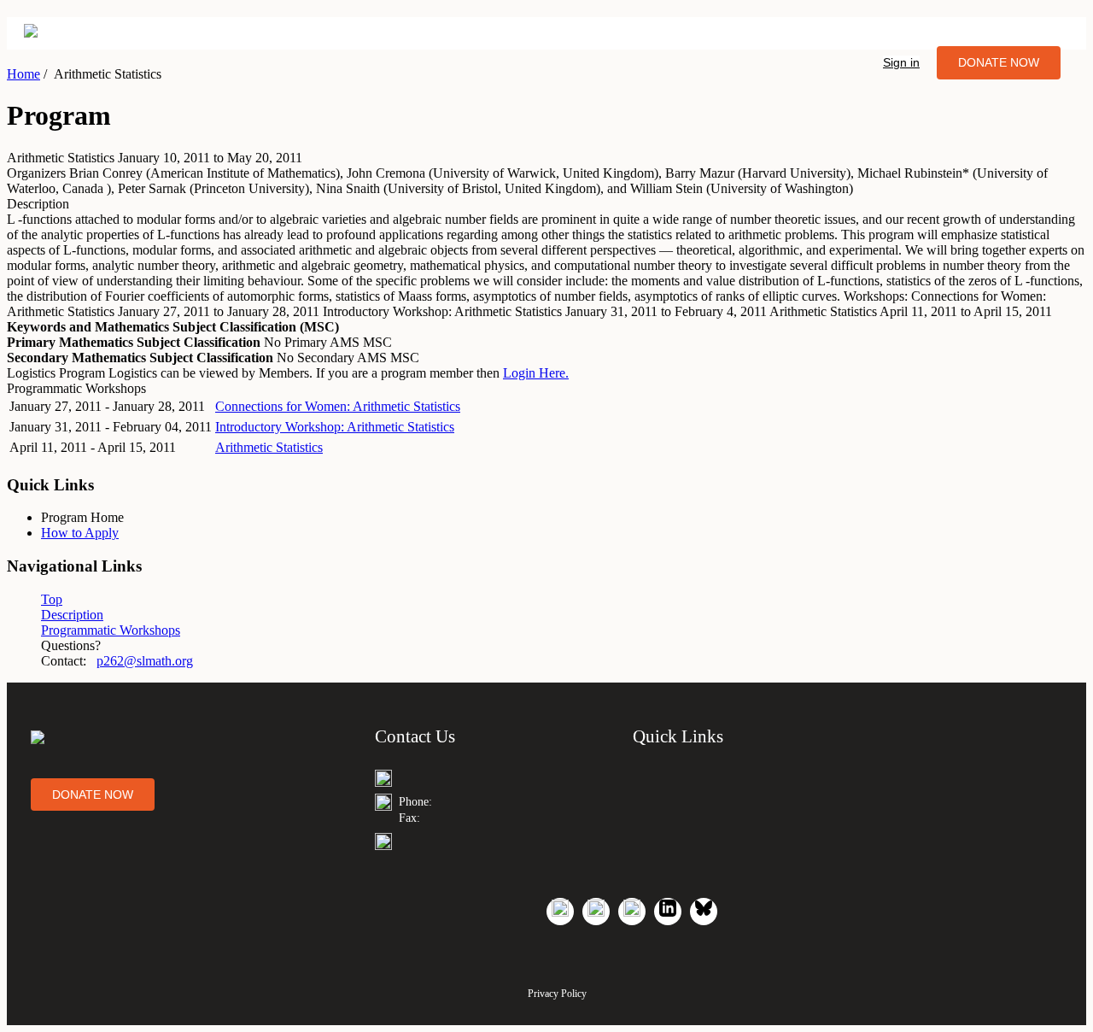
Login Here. (536, 373)
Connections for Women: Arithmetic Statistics (337, 406)
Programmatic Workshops (110, 630)
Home (23, 74)
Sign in (901, 62)
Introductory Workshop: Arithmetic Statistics (334, 426)
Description (72, 614)
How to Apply (80, 532)
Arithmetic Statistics (269, 447)
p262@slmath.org (144, 661)
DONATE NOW (998, 62)
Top (51, 599)
